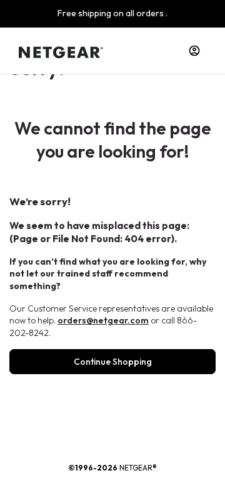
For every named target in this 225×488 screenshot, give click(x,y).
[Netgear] (61, 50)
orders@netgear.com (103, 320)
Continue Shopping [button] (113, 361)
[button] (194, 50)
